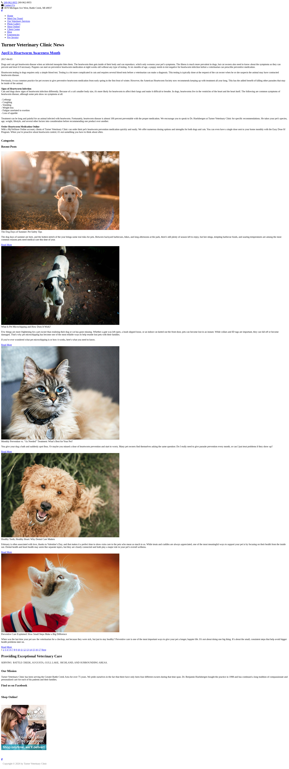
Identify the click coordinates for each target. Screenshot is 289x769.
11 (21, 649)
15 (33, 649)
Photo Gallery (13, 24)
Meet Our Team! (15, 18)
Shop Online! (13, 26)
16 (36, 649)
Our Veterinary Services (18, 21)
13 (27, 649)
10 (18, 649)
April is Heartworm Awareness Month (30, 53)
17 (39, 649)
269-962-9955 (10, 2)
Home (10, 15)
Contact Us (9, 5)
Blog (9, 32)
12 (24, 649)
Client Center (13, 29)
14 (30, 649)
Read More (6, 244)
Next (43, 649)
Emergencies (13, 34)
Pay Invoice (13, 37)
